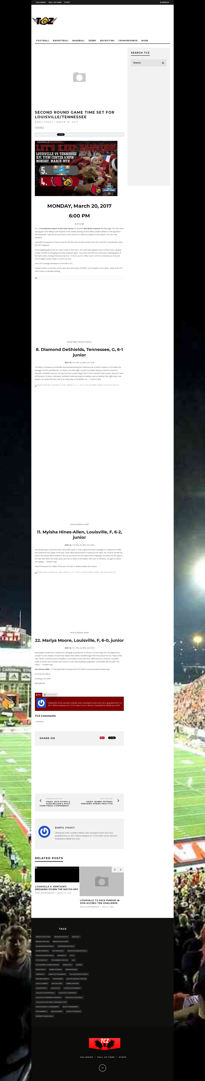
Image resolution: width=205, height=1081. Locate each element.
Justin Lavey (57, 983)
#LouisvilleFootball (45, 955)
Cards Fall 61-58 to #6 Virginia (101, 900)
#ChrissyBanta (42, 951)
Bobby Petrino (56, 969)
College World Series (79, 974)
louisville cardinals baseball (48, 997)
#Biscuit (76, 937)
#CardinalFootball (66, 946)
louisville (55, 988)
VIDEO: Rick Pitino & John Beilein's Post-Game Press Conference (55, 804)
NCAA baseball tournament (47, 1006)
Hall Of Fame (55, 2)
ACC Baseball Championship (47, 964)
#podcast (62, 955)
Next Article (106, 799)
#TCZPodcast (41, 960)
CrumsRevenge (128, 40)
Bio (39, 695)
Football (42, 40)
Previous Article (54, 799)
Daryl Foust (44, 122)
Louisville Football (74, 997)
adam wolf (67, 964)
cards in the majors (57, 974)
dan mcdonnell (42, 979)
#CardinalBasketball (45, 946)
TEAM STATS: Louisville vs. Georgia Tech (53, 888)
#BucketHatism (42, 941)
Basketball (61, 40)
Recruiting (107, 40)
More (144, 40)
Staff (67, 2)
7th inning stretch (60, 960)
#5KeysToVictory (43, 937)
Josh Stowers (42, 983)
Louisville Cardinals (67, 993)
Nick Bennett (41, 1011)
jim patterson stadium (76, 979)
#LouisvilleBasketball (77, 951)
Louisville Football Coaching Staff (51, 1002)
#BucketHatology (60, 941)
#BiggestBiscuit (61, 937)
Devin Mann (58, 979)
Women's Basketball (44, 1016)
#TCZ (72, 955)
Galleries (41, 2)
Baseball (78, 40)
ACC (73, 960)
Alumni (79, 964)
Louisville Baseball (72, 988)
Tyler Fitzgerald (74, 1011)
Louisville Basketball (45, 993)
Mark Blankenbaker (45, 893)
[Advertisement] (130, 21)
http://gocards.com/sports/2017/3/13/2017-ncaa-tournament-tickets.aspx (82, 669)
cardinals (40, 974)
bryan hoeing (71, 969)
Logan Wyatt (41, 988)
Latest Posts (51, 695)
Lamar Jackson (72, 983)
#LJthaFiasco (58, 951)
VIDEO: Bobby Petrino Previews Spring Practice (97, 803)
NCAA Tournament (70, 1006)
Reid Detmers (56, 1011)
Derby (92, 40)
